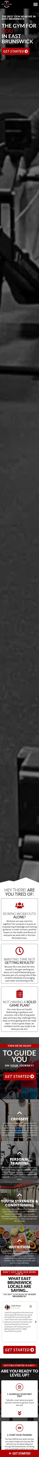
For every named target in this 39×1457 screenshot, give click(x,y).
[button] (3, 1322)
